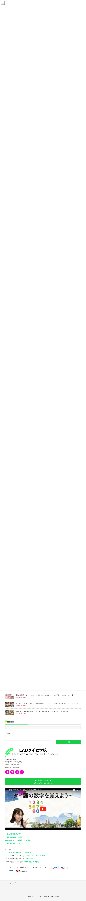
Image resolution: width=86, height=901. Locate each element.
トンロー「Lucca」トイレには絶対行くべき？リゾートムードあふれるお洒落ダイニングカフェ (46, 703)
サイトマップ (11, 883)
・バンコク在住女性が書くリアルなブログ (19, 852)
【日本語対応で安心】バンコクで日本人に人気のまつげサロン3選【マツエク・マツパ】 (44, 695)
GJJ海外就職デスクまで (31, 862)
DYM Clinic (30, 859)
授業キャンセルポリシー (15, 843)
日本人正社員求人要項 (14, 834)
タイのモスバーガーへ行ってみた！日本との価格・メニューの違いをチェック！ (41, 711)
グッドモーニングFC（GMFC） (36, 856)
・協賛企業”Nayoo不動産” (14, 837)
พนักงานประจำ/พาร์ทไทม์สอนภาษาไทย (18, 840)
